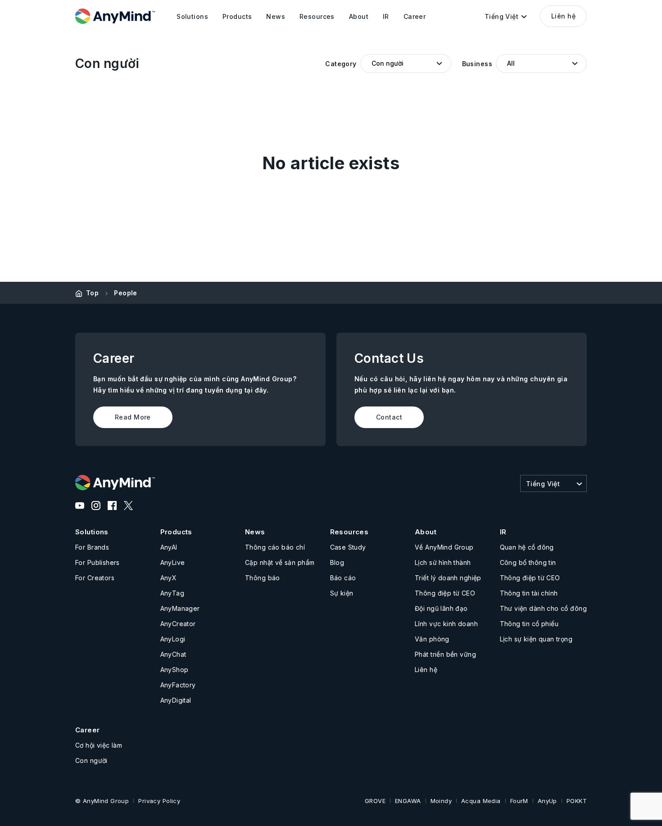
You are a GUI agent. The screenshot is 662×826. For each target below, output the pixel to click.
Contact (389, 417)
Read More (133, 417)
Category (340, 64)
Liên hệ (563, 16)
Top (92, 293)
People (125, 293)
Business (477, 64)
